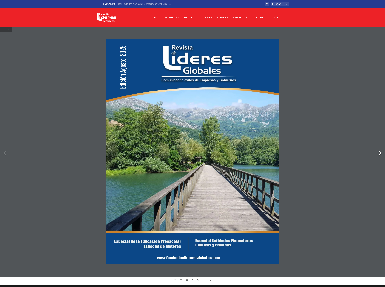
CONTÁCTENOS (278, 17)
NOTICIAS (205, 17)
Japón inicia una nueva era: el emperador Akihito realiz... (144, 3)
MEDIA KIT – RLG (241, 17)
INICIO (157, 17)
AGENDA (188, 17)
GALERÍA (259, 17)
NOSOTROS (171, 17)
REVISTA (221, 17)
